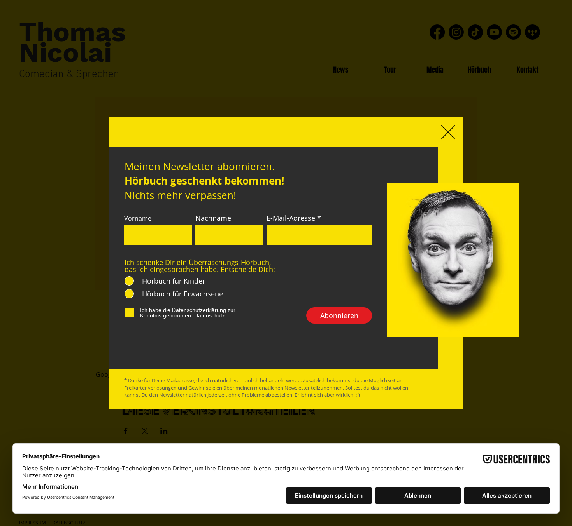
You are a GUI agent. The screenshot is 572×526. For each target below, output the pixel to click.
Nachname (213, 217)
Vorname (137, 218)
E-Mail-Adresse (291, 217)
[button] (448, 132)
